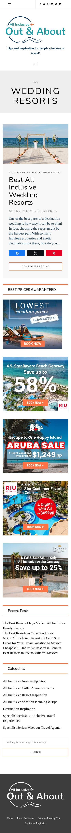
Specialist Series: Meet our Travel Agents (31, 727)
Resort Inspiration (25, 818)
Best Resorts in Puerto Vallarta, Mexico (30, 653)
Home (10, 818)
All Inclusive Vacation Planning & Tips (30, 702)
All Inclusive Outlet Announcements (28, 688)
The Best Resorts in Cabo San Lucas (28, 633)
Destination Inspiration (19, 709)
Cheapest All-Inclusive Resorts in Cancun (32, 648)
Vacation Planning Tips (49, 818)
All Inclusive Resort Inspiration (35, 172)
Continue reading (36, 266)
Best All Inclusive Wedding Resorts (23, 191)
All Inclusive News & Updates (24, 681)
